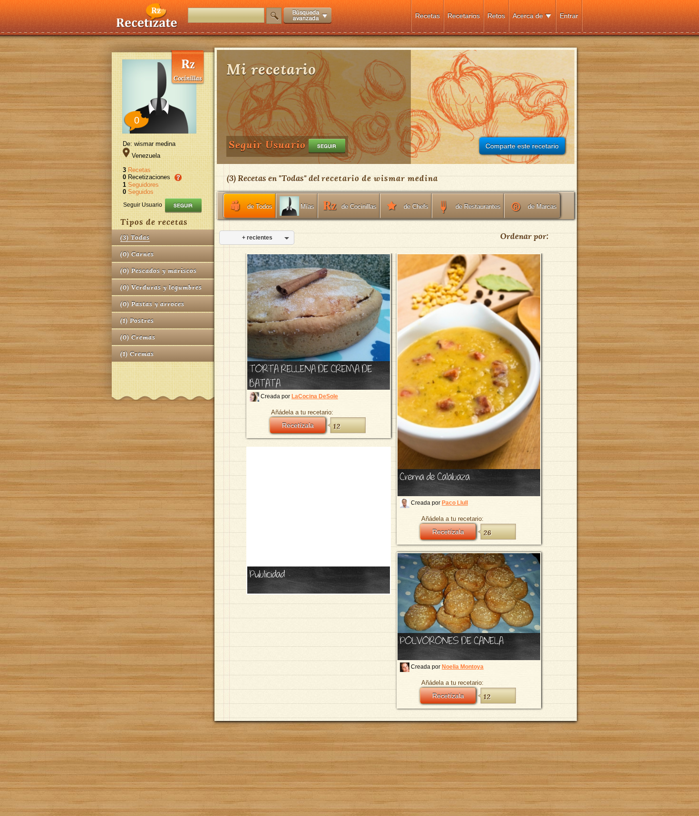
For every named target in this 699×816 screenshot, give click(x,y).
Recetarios (463, 15)
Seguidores (143, 184)
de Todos (259, 206)
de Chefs (416, 206)
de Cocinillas (359, 206)
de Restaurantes (478, 206)
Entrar (569, 15)
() (135, 237)
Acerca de (528, 15)
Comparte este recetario (522, 146)
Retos (496, 15)
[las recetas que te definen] (147, 25)
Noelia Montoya (463, 666)
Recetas (427, 15)
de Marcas (542, 206)
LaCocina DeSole (314, 396)
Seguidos (141, 191)
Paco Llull (455, 502)
